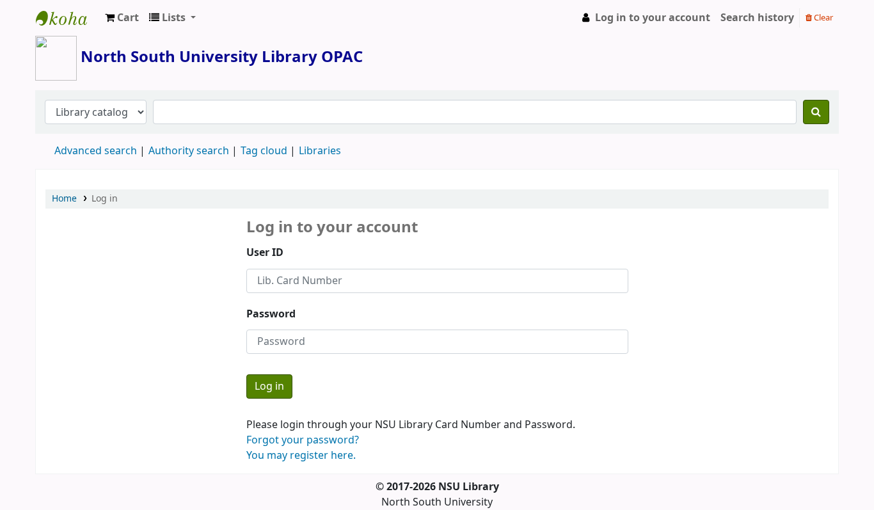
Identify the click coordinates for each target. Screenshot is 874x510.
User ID (264, 252)
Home (64, 198)
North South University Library (68, 18)
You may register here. (301, 455)
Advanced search (95, 151)
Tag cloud (264, 151)
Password (271, 314)
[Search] (816, 112)
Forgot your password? (302, 440)
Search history (757, 18)
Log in (104, 198)
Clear (822, 18)
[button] (122, 18)
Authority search (188, 151)
